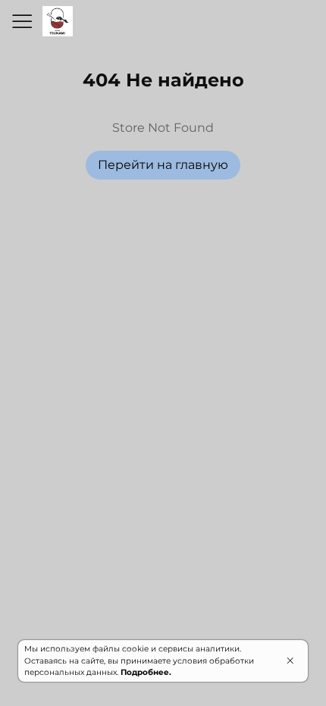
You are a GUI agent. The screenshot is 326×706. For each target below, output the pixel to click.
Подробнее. (146, 672)
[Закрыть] (290, 660)
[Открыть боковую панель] (21, 21)
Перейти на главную (163, 165)
